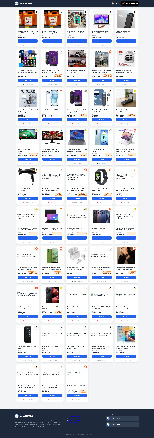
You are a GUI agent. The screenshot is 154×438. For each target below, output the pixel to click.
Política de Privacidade (76, 418)
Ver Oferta (28, 41)
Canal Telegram (74, 422)
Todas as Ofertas (74, 417)
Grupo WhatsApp (75, 420)
